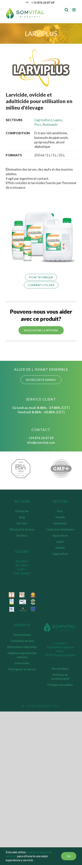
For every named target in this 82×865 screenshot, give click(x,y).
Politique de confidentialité (60, 676)
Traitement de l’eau (22, 640)
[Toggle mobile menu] (74, 10)
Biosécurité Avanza (22, 529)
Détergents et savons (22, 669)
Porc (37, 124)
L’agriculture (60, 553)
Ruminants (50, 124)
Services (22, 523)
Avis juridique (60, 668)
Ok (69, 856)
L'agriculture (43, 120)
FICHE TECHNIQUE (41, 277)
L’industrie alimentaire (60, 529)
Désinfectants (22, 634)
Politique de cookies (60, 684)
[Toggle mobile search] (66, 10)
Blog (22, 517)
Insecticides (22, 663)
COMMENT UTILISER (41, 285)
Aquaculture (60, 535)
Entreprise (22, 511)
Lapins (57, 120)
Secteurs (21, 535)
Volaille (60, 517)
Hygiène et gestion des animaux (22, 655)
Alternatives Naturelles (22, 647)
